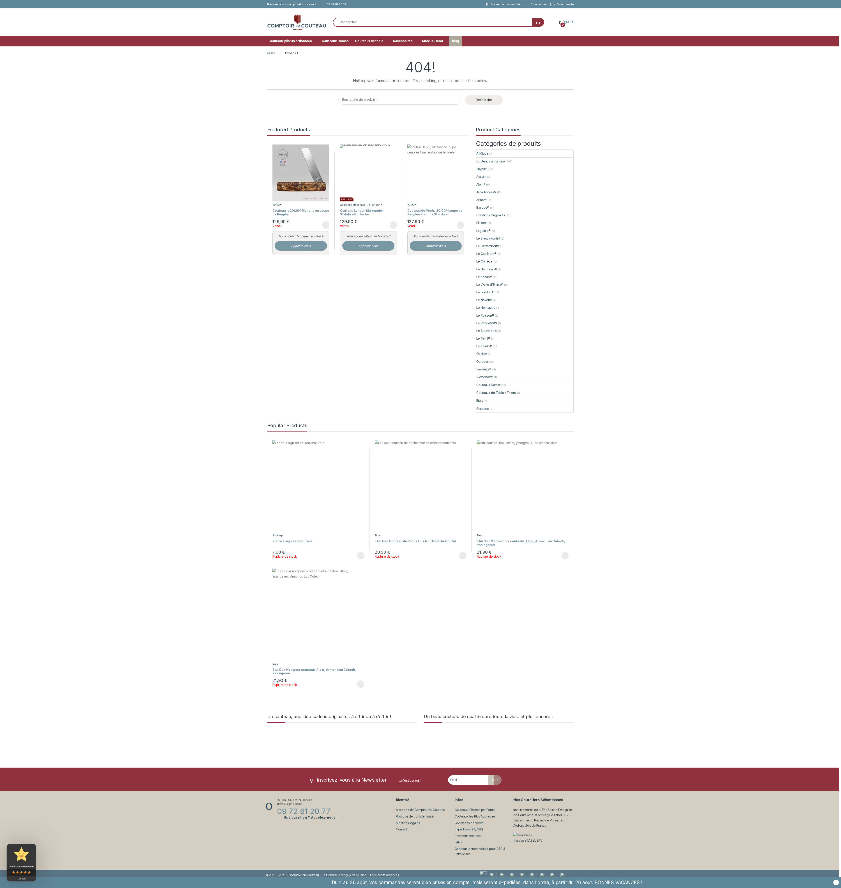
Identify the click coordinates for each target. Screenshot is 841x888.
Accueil (271, 52)
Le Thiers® (484, 346)
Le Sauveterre (486, 331)
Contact (401, 829)
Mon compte (565, 4)
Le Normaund (485, 307)
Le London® (374, 204)
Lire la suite (325, 225)
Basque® (482, 207)
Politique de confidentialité (415, 816)
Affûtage (482, 153)
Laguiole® (483, 231)
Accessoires (403, 41)
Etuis (479, 400)
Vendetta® (483, 369)
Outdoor (482, 361)
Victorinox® (484, 377)
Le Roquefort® (486, 323)
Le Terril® (483, 338)
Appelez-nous (301, 246)
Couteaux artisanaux (353, 204)
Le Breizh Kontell (488, 238)
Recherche (484, 100)
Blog (455, 41)
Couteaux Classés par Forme (475, 810)
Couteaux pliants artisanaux (290, 41)
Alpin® (480, 184)
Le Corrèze (484, 261)
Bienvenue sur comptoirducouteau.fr (291, 4)
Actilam (481, 176)
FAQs (458, 842)
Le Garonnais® (486, 269)
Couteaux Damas (335, 41)
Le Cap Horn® (486, 253)
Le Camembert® (487, 246)
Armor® (481, 200)
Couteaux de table (369, 41)
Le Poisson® (485, 315)
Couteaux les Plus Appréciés (475, 816)
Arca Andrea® (486, 192)
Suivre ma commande (505, 4)
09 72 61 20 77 (336, 4)
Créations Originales (490, 215)
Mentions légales (408, 823)
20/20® (277, 204)
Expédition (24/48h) (469, 829)
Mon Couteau (432, 41)
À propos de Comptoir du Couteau (420, 810)
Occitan (481, 354)
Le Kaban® (484, 277)
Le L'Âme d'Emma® (489, 284)
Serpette (482, 409)
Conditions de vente (469, 823)
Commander (538, 4)
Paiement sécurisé (468, 836)
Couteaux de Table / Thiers (496, 393)
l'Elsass (481, 223)
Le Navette (484, 300)
